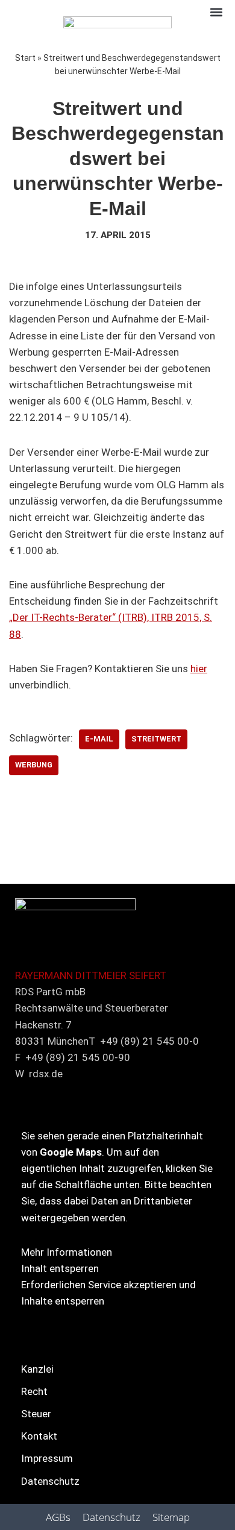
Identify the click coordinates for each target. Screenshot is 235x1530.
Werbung (33, 764)
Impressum (47, 1458)
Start (25, 58)
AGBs (58, 1517)
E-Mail (99, 738)
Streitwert (156, 738)
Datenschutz (50, 1481)
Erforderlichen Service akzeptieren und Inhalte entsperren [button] (108, 1293)
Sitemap (171, 1517)
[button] (216, 12)
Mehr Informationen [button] (66, 1252)
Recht (34, 1391)
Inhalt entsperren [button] (60, 1268)
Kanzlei (37, 1369)
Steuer (36, 1414)
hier (198, 669)
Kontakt (39, 1436)
